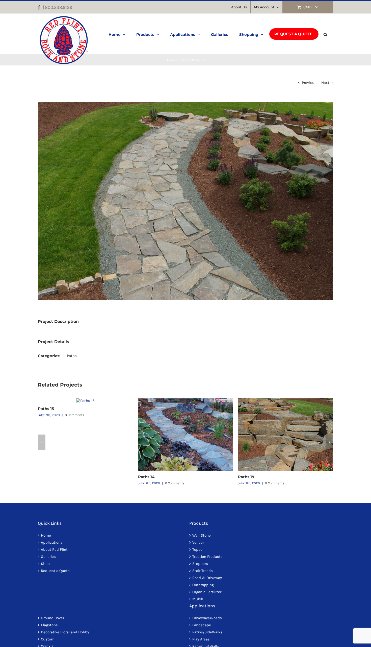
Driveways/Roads (207, 618)
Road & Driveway (207, 578)
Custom (48, 639)
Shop (45, 563)
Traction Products (207, 556)
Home (46, 535)
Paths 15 (46, 408)
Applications (52, 542)
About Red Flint (54, 549)
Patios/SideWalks (207, 632)
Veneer (198, 542)
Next (325, 82)
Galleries (48, 556)
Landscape (201, 625)
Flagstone (49, 625)
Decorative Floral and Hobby (65, 632)
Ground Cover (52, 618)
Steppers (200, 563)
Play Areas (201, 639)
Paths (72, 355)
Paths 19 (246, 476)
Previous (309, 82)
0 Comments (74, 415)
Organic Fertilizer (206, 592)
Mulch (197, 599)
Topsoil (198, 549)
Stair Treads (202, 570)
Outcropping (203, 585)
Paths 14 (146, 476)
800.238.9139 (58, 7)
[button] (325, 34)
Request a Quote (55, 570)
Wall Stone (201, 535)
